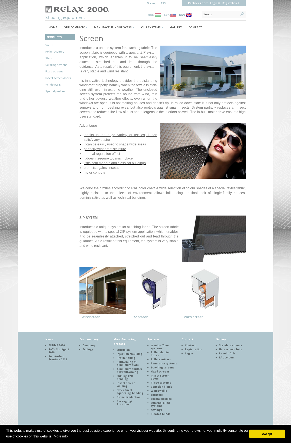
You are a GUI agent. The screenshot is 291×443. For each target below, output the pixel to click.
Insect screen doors (58, 78)
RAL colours (227, 357)
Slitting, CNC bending (125, 377)
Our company (74, 27)
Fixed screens (54, 71)
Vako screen (193, 317)
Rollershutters (161, 359)
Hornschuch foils (230, 349)
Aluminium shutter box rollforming (129, 370)
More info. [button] (61, 436)
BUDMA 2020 (57, 345)
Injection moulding (129, 354)
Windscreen (91, 317)
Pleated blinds (160, 414)
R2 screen (140, 317)
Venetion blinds (161, 386)
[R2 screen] (154, 291)
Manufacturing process (113, 27)
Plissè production (129, 397)
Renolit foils (227, 353)
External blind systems (160, 404)
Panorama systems (164, 363)
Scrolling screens (56, 65)
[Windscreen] (102, 291)
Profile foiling (126, 358)
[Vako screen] (205, 291)
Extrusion (123, 350)
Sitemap (152, 3)
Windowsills (53, 84)
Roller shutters (54, 51)
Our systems (151, 27)
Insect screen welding (126, 384)
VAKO (49, 45)
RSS (163, 3)
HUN (151, 15)
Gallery (176, 27)
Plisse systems (161, 382)
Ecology (88, 349)
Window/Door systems (160, 347)
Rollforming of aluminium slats (128, 363)
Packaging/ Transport (124, 402)
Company (89, 345)
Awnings (156, 410)
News (49, 339)
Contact (195, 27)
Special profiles (55, 91)
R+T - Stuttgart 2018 (59, 351)
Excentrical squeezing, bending (130, 391)
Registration (229, 3)
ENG (182, 15)
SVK (167, 15)
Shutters (157, 395)
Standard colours (230, 345)
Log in (214, 3)
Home (53, 27)
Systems (154, 339)
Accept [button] (267, 434)
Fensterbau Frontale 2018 (58, 358)
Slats (48, 58)
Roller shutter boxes (160, 354)
